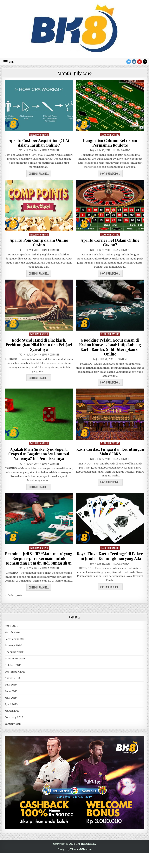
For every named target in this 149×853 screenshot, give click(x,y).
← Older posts (14, 595)
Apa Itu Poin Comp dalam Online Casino (39, 242)
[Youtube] (139, 61)
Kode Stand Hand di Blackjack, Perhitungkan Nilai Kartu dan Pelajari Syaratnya (39, 344)
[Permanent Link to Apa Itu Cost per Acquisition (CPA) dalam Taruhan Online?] (39, 105)
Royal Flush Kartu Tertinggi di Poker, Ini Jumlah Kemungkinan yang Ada (110, 556)
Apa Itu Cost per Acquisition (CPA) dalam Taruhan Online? (39, 143)
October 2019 (13, 665)
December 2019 (14, 652)
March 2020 (12, 632)
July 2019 (11, 684)
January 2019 (13, 723)
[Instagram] (134, 61)
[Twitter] (128, 61)
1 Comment (122, 359)
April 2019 (11, 704)
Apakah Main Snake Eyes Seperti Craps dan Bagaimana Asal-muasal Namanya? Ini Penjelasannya (38, 453)
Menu (11, 62)
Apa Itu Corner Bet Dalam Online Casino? (110, 242)
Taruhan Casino (39, 134)
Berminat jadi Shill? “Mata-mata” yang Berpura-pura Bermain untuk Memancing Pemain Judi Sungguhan (39, 558)
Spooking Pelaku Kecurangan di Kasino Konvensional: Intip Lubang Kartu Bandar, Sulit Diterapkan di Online (110, 346)
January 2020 (13, 645)
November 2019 (15, 658)
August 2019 (12, 678)
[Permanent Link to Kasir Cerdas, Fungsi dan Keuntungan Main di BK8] (110, 414)
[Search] (145, 61)
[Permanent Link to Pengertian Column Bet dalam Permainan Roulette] (110, 105)
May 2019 (11, 697)
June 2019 (11, 691)
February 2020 (14, 639)
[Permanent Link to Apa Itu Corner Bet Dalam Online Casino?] (110, 205)
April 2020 (11, 625)
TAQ (20, 150)
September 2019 (15, 671)
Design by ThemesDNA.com (75, 849)
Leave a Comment (50, 150)
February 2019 (14, 717)
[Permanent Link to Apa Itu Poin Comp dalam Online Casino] (39, 205)
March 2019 (12, 710)
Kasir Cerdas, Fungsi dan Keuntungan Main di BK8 (110, 451)
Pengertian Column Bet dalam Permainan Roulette (110, 143)
